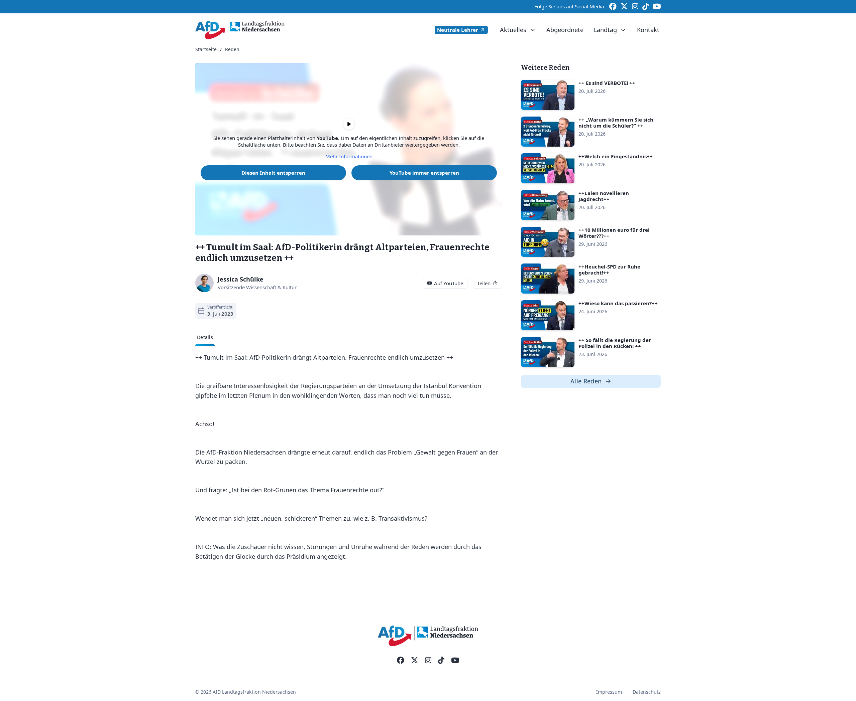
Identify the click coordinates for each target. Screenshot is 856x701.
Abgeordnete (564, 30)
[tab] (205, 337)
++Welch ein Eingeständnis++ (615, 156)
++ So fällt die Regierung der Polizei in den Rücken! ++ (614, 343)
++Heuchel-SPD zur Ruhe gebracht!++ (609, 269)
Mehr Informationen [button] (348, 156)
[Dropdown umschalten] (532, 30)
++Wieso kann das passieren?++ (618, 303)
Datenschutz (647, 692)
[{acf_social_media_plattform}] (400, 660)
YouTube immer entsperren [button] (424, 172)
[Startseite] (240, 30)
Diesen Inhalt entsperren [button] (273, 172)
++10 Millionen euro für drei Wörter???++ (614, 232)
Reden (232, 49)
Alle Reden (586, 381)
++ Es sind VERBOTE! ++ (606, 82)
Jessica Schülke (240, 279)
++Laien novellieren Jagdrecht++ (603, 196)
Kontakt (648, 30)
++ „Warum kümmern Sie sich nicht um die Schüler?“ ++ (615, 122)
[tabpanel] (348, 457)
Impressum (609, 692)
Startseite (206, 49)
